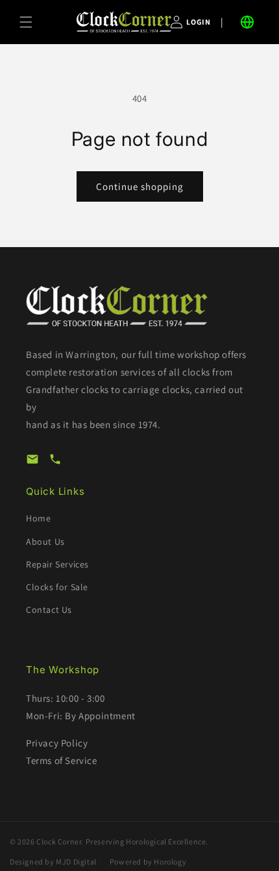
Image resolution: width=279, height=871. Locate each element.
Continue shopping (140, 186)
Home (38, 518)
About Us (45, 541)
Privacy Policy (57, 743)
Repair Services (57, 564)
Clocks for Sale (57, 587)
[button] (26, 22)
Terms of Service (61, 760)
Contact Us (49, 609)
